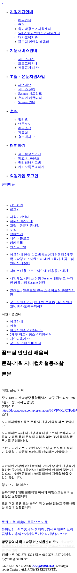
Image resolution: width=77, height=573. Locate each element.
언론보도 (24, 124)
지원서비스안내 (23, 50)
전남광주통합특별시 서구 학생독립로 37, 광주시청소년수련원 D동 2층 (38, 546)
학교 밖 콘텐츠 (28, 158)
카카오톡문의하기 (31, 167)
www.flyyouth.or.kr (43, 565)
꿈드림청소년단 (29, 154)
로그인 (32, 176)
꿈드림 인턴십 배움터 (33, 41)
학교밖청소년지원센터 (34, 29)
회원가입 (17, 176)
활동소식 (24, 128)
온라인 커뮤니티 (30, 98)
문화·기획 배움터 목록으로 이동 (25, 522)
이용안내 (24, 20)
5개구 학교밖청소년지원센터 (39, 33)
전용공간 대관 (28, 67)
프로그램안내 (28, 63)
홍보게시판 (26, 136)
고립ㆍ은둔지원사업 (27, 76)
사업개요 (24, 85)
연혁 (21, 24)
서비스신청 (26, 59)
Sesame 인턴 (26, 102)
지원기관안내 (21, 12)
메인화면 (16, 205)
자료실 (23, 132)
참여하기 (17, 145)
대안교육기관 (28, 37)
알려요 (23, 119)
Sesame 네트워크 (30, 93)
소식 (14, 111)
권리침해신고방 (29, 162)
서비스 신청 (26, 89)
